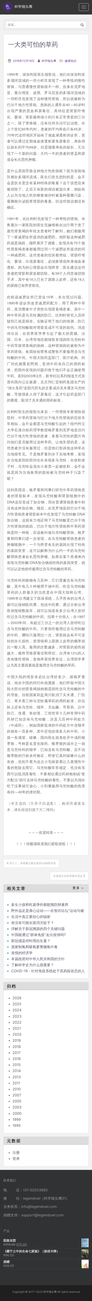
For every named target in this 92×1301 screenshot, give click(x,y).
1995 (17, 1125)
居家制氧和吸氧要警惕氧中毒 (34, 947)
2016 (17, 1058)
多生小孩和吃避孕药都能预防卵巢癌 (39, 904)
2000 (17, 1113)
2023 (17, 1016)
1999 (17, 1119)
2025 (17, 1004)
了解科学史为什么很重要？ (32, 965)
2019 (17, 1040)
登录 (16, 1158)
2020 (17, 1034)
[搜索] (82, 24)
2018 (17, 1046)
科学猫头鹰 (49, 61)
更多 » (78, 888)
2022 (17, 1022)
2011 (16, 1083)
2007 (17, 1095)
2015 (17, 1064)
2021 (17, 1028)
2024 (17, 1010)
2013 (17, 1077)
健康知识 (70, 61)
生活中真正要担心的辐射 (30, 916)
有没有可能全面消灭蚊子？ (32, 922)
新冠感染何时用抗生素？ (30, 941)
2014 (17, 1070)
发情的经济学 (22, 953)
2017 (17, 1052)
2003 (17, 1107)
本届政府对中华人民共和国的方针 (38, 959)
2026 (17, 998)
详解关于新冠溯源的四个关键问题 (38, 928)
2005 (17, 1101)
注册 (16, 1152)
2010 (17, 1089)
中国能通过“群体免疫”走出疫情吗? (38, 934)
